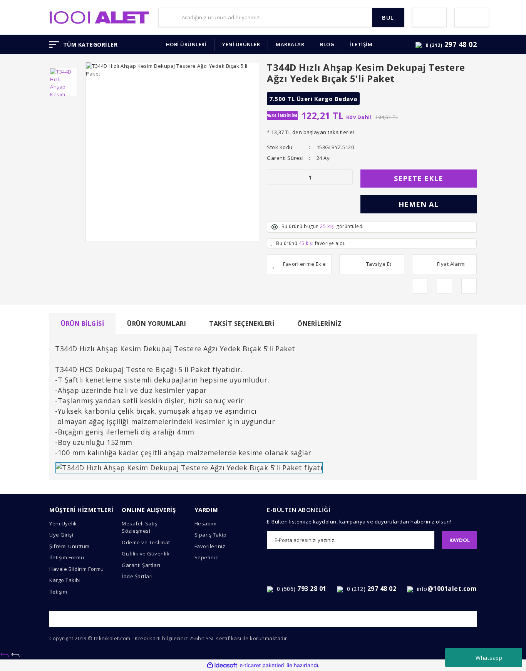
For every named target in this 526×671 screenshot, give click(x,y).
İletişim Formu (66, 557)
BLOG (327, 44)
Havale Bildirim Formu (76, 568)
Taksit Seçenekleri (241, 323)
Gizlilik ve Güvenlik (145, 553)
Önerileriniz (319, 323)
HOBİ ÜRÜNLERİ (186, 44)
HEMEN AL (419, 204)
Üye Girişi (61, 534)
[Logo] (99, 16)
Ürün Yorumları (156, 323)
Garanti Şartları (141, 565)
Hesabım (205, 523)
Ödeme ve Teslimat (146, 542)
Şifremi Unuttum (69, 546)
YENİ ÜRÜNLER (241, 44)
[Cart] (471, 17)
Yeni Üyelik (63, 523)
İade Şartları (137, 576)
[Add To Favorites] (299, 264)
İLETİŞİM (361, 44)
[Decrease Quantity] (273, 177)
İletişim (58, 591)
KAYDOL (459, 540)
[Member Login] (429, 17)
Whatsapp (489, 657)
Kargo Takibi (64, 580)
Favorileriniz (210, 546)
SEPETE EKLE (418, 178)
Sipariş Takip (210, 534)
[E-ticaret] (262, 665)
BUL (388, 17)
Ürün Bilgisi (82, 323)
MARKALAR (290, 44)
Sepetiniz (206, 557)
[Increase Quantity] (346, 177)
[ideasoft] (222, 665)
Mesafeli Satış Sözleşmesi (139, 527)
